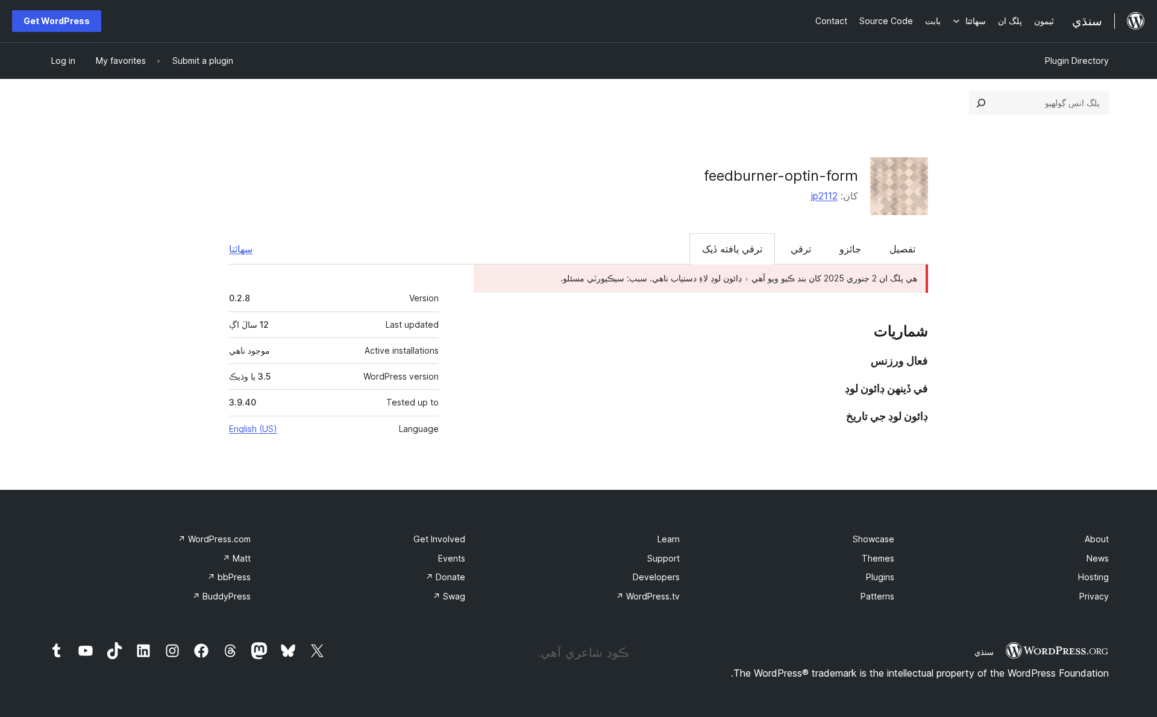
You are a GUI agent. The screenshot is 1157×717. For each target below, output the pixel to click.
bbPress (229, 577)
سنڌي (984, 652)
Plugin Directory (1077, 60)
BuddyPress (221, 596)
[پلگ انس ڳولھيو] (981, 103)
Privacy (1094, 596)
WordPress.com (214, 539)
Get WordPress (57, 21)
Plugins (880, 577)
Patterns (877, 596)
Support (663, 558)
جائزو (850, 249)
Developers (656, 577)
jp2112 (824, 196)
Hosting (1093, 577)
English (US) (253, 429)
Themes (878, 558)
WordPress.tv (648, 596)
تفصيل (902, 249)
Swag (449, 596)
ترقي (801, 249)
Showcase (873, 539)
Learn (668, 539)
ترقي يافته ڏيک (732, 249)
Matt (236, 558)
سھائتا (240, 249)
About (1097, 539)
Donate (445, 577)
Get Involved (439, 539)
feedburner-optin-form (781, 175)
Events (451, 558)
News (1097, 558)
